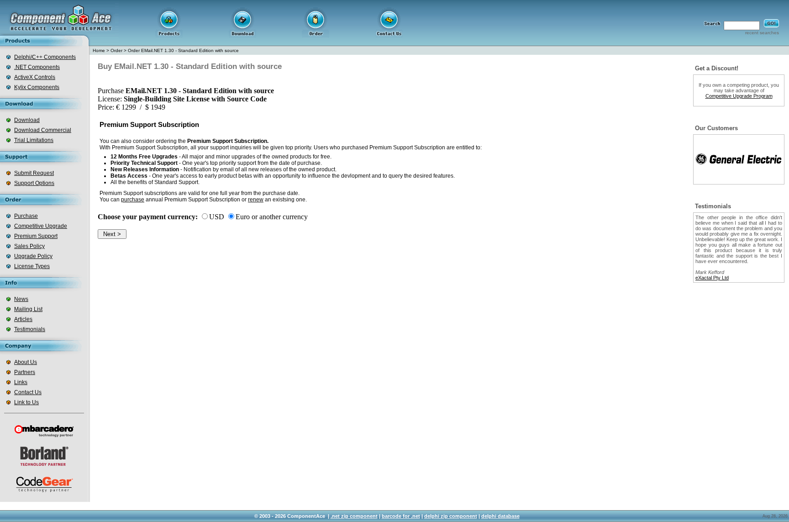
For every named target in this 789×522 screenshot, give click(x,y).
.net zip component (354, 516)
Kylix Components (36, 87)
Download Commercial (42, 130)
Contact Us (28, 392)
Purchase (26, 216)
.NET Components (37, 67)
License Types (32, 266)
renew (255, 199)
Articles (23, 319)
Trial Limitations (33, 140)
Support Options (34, 183)
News (21, 299)
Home (99, 50)
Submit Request (34, 173)
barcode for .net (401, 516)
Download (27, 120)
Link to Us (26, 402)
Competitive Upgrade (40, 226)
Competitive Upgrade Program (739, 96)
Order (116, 50)
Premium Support (36, 236)
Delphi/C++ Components (45, 57)
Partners (24, 372)
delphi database (500, 516)
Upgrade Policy (33, 256)
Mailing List (28, 309)
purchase (132, 199)
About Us (25, 362)
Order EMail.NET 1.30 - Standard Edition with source (183, 50)
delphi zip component (450, 516)
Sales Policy (29, 246)
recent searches (762, 32)
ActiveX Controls (34, 77)
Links (20, 382)
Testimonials (29, 329)
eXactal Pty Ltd (712, 277)
